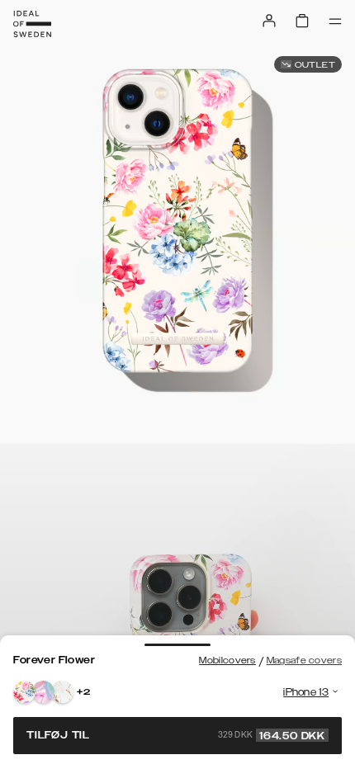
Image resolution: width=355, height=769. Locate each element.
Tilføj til (175, 735)
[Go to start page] (32, 24)
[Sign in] (269, 20)
